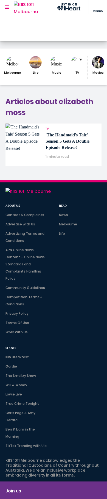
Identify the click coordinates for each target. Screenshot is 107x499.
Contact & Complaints (24, 215)
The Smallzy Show (20, 375)
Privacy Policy (17, 313)
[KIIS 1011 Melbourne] (26, 7)
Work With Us (16, 332)
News (63, 215)
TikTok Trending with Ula (26, 445)
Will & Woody (16, 385)
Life (62, 233)
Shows (10, 348)
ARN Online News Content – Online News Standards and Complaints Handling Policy (25, 264)
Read (63, 205)
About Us (12, 205)
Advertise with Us (20, 224)
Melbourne (68, 224)
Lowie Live (13, 394)
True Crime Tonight (22, 403)
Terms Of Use (17, 322)
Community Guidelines (25, 287)
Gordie (11, 366)
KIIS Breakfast (17, 357)
